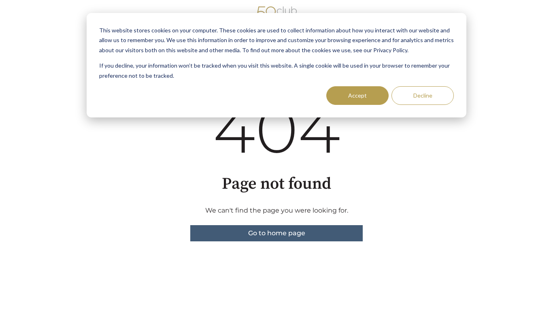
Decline (422, 95)
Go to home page (276, 233)
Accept (357, 95)
